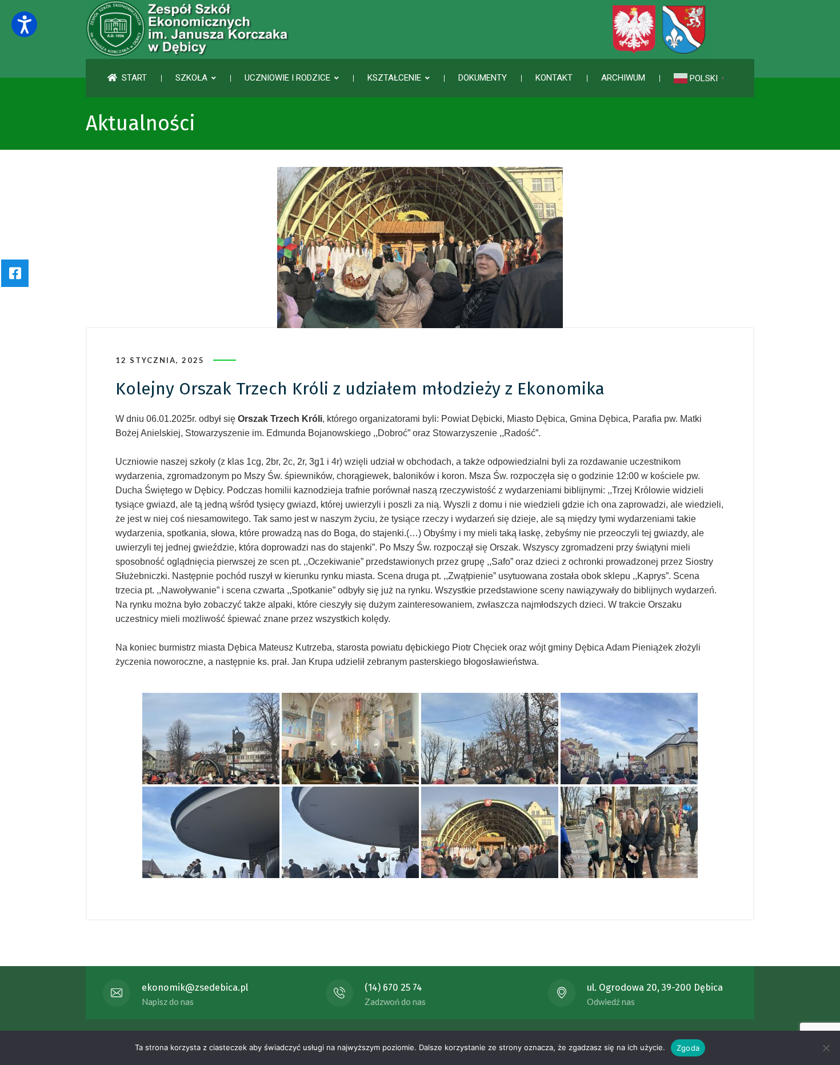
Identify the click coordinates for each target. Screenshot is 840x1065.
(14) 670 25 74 (393, 987)
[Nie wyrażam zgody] (825, 1048)
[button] (24, 24)
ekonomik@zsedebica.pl (195, 987)
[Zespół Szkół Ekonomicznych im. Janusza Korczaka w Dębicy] (400, 29)
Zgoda (688, 1047)
